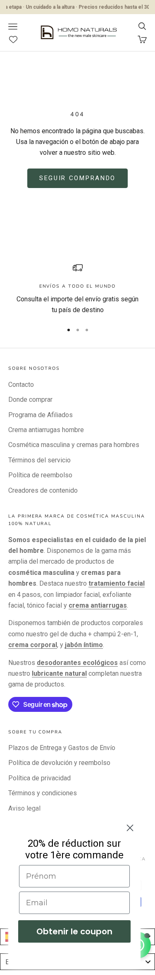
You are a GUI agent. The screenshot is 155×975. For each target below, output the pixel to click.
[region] (77, 289)
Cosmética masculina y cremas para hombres (73, 445)
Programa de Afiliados (40, 415)
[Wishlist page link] (17, 39)
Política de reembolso (40, 475)
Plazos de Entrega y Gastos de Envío (61, 748)
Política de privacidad (39, 778)
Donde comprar (30, 399)
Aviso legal (24, 808)
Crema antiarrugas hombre (46, 430)
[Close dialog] (130, 828)
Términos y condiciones (42, 793)
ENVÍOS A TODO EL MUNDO (77, 286)
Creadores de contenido (43, 490)
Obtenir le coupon (74, 931)
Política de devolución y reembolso (59, 763)
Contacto (21, 385)
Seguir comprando (77, 178)
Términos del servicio (39, 460)
